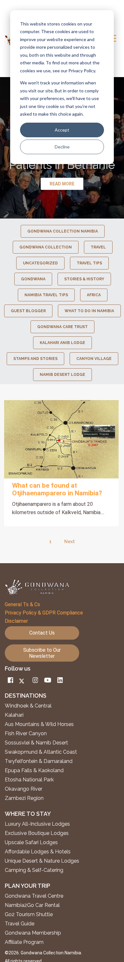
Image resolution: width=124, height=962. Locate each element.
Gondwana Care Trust (62, 327)
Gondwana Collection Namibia (62, 231)
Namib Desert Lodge (62, 374)
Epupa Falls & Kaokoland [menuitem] (34, 770)
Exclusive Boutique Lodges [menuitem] (37, 833)
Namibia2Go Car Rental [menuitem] (32, 905)
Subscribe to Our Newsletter (42, 653)
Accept (62, 130)
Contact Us (42, 633)
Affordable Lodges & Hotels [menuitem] (38, 852)
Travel (98, 247)
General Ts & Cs (22, 604)
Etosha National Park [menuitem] (29, 780)
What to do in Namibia (89, 311)
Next (69, 541)
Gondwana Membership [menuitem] (33, 933)
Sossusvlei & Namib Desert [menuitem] (36, 743)
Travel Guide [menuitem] (19, 924)
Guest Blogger (28, 311)
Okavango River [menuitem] (23, 789)
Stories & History (84, 279)
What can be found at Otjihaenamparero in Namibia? (57, 489)
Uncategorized (40, 263)
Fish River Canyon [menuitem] (26, 733)
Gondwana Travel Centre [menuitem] (34, 896)
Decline (62, 146)
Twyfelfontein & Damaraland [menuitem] (38, 761)
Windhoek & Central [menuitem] (28, 706)
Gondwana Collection (45, 247)
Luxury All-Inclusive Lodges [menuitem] (37, 824)
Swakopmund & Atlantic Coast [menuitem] (41, 752)
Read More (61, 439)
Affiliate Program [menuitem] (24, 942)
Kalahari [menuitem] (14, 715)
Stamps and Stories (35, 358)
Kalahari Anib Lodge (62, 343)
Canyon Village (94, 358)
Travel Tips (89, 263)
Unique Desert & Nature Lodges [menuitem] (42, 861)
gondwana (33, 279)
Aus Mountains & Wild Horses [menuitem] (39, 724)
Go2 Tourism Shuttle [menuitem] (29, 914)
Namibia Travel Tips (46, 295)
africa (94, 295)
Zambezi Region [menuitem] (24, 798)
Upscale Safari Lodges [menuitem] (31, 842)
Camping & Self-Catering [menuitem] (34, 870)
